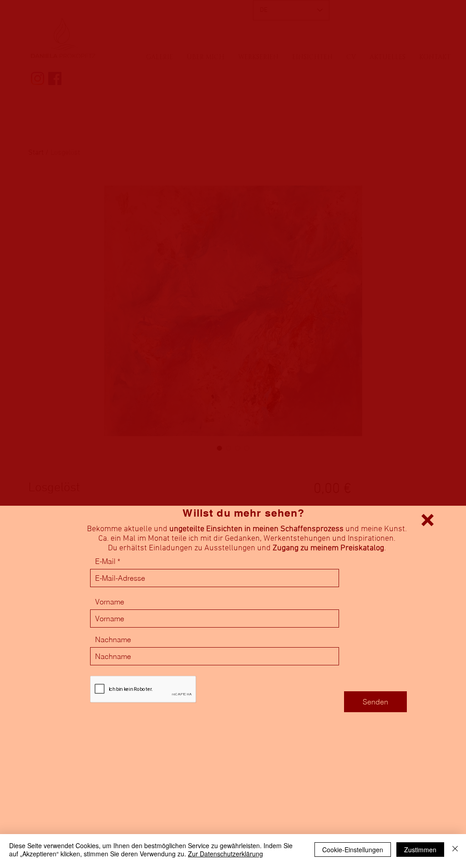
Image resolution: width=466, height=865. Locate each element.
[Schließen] (455, 849)
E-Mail (105, 561)
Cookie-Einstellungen (352, 849)
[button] (427, 520)
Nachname (113, 639)
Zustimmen (420, 849)
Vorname (109, 601)
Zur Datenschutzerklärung (225, 853)
